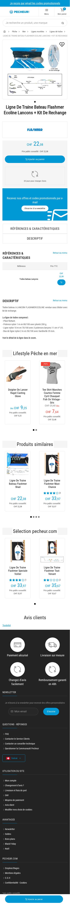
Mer (24, 31)
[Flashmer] (34, 129)
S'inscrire (51, 711)
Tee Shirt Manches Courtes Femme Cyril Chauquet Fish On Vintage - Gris (52, 393)
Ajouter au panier (36, 159)
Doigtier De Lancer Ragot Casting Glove (18, 393)
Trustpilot (6, 625)
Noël (7, 848)
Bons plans (10, 839)
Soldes (8, 834)
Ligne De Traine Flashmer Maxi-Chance (52, 484)
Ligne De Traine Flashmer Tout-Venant (52, 571)
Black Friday (10, 844)
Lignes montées (37, 31)
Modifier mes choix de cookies (18, 809)
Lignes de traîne (56, 31)
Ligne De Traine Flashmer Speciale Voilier (17, 571)
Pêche (14, 31)
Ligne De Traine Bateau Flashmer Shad (18, 484)
